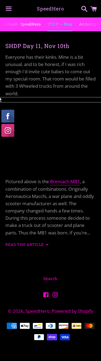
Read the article (25, 244)
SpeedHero (50, 8)
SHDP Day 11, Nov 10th (37, 46)
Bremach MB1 (65, 181)
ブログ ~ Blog (59, 24)
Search (50, 278)
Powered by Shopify (72, 311)
